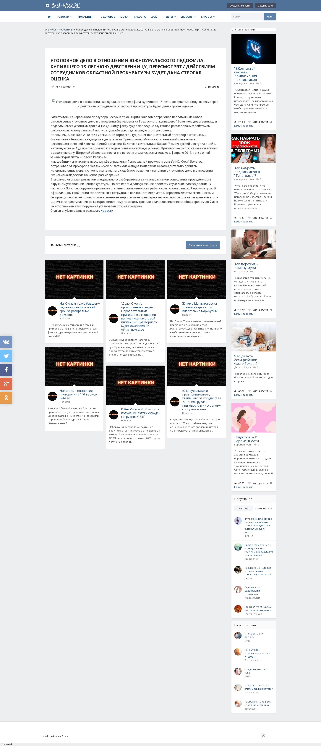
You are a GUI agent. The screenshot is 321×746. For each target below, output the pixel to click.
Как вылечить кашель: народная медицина (257, 703)
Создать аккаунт (240, 5)
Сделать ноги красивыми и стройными (252, 591)
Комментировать (243, 125)
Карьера (206, 16)
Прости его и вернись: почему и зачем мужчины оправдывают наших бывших (258, 550)
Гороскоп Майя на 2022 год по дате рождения (258, 608)
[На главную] (63, 5)
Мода (124, 16)
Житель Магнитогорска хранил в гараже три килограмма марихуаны (199, 307)
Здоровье (108, 16)
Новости (62, 16)
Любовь (187, 16)
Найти (270, 16)
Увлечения (85, 16)
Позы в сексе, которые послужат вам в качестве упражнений (257, 571)
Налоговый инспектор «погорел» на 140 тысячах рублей (78, 394)
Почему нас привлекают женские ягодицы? (257, 653)
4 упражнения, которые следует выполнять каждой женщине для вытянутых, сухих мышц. (258, 525)
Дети (169, 16)
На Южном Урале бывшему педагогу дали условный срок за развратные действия (80, 309)
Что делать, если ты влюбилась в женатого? (258, 687)
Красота (140, 16)
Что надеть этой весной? (254, 635)
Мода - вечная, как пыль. (255, 671)
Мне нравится (65, 86)
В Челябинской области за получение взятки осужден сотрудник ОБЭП (140, 413)
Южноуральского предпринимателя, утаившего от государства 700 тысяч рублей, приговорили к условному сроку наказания (201, 400)
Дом (154, 16)
